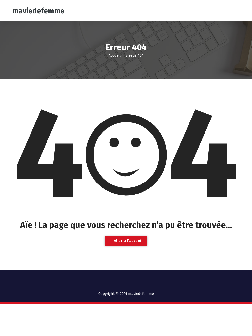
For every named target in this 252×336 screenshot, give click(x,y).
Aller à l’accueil (127, 240)
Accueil (115, 55)
